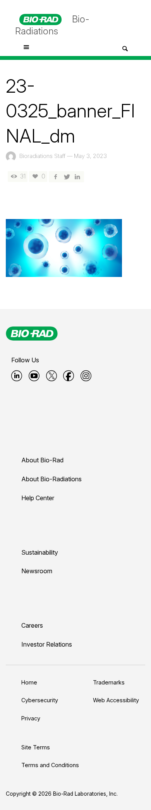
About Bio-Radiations (51, 479)
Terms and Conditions (50, 765)
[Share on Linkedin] (77, 176)
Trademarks (109, 682)
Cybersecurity (39, 700)
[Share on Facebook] (55, 176)
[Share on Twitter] (66, 176)
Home (29, 682)
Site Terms (35, 747)
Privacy (30, 718)
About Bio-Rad (42, 460)
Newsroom (36, 571)
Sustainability (39, 552)
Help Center (37, 498)
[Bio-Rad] (32, 333)
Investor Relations (46, 644)
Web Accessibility (116, 700)
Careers (32, 625)
